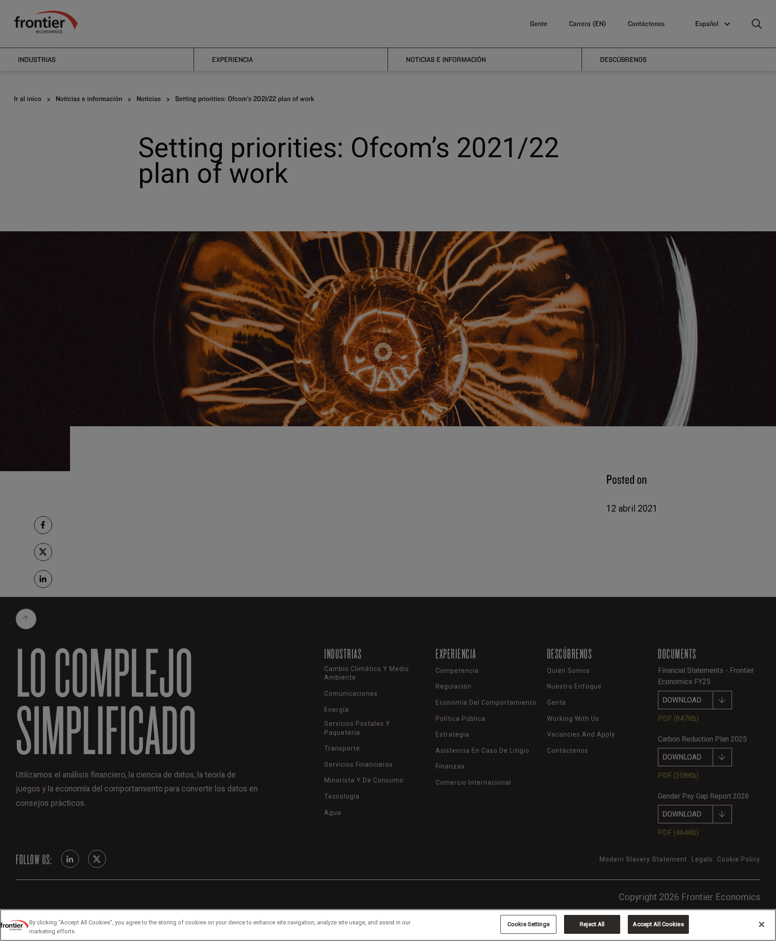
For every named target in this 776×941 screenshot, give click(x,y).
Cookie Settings (528, 924)
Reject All (592, 924)
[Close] (762, 924)
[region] (388, 925)
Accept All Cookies (658, 924)
